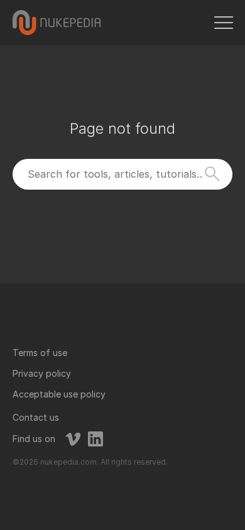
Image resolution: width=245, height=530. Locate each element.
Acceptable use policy (59, 394)
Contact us (36, 417)
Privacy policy (42, 373)
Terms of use (40, 352)
